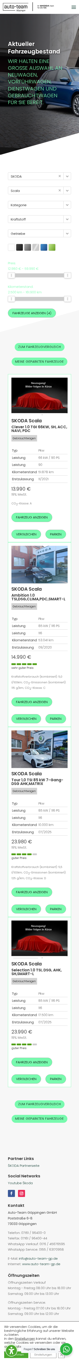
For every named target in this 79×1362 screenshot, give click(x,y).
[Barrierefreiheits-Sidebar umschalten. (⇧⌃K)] (11, 1350)
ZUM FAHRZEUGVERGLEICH (39, 347)
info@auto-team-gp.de (38, 1258)
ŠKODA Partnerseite (24, 1165)
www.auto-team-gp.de (41, 1264)
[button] (67, 176)
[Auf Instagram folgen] (21, 1193)
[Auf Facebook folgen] (11, 1193)
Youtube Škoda (20, 1183)
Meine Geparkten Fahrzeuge (39, 361)
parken (55, 534)
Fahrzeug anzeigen (32, 517)
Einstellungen (25, 1339)
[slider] (11, 275)
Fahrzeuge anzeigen (32, 313)
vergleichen (26, 534)
